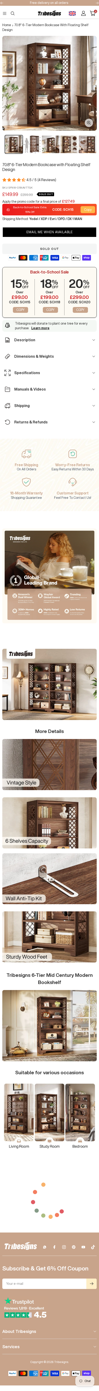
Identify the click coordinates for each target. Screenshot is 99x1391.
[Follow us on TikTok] (93, 1247)
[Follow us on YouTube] (83, 1247)
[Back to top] (89, 1360)
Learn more (40, 328)
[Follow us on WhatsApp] (44, 1247)
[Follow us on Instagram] (64, 1247)
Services (11, 1346)
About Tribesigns (19, 1331)
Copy (88, 209)
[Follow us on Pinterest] (73, 1247)
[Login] (83, 13)
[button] (49, 232)
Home (6, 25)
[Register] (91, 1284)
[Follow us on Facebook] (54, 1247)
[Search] (12, 13)
